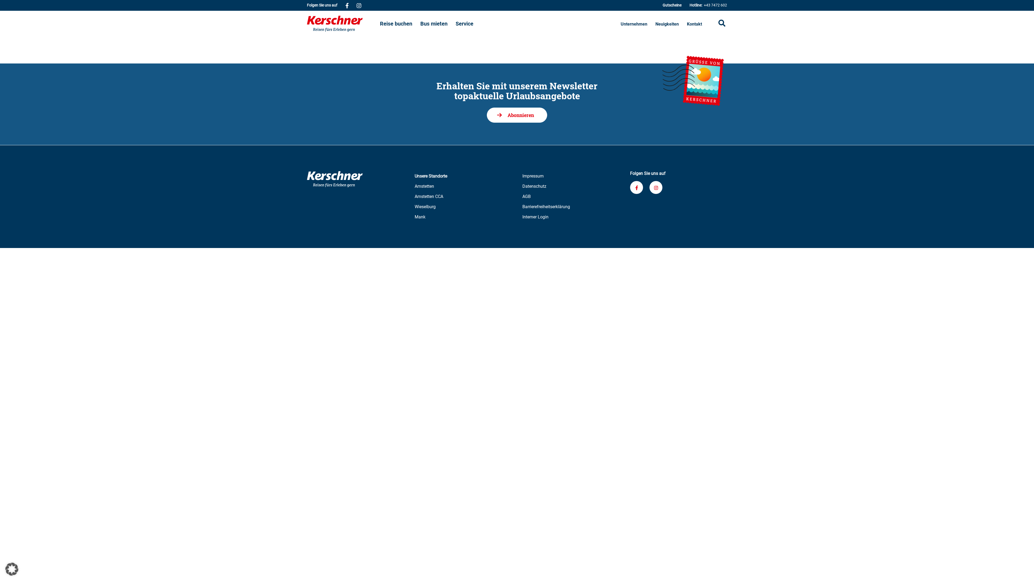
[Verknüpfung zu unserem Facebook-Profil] (347, 5)
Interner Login (535, 216)
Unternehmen (634, 24)
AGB (526, 196)
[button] (12, 569)
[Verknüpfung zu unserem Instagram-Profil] (359, 5)
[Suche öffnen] (722, 24)
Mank (420, 216)
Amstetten (424, 186)
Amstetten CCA (429, 196)
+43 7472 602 (708, 5)
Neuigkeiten (667, 24)
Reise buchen (396, 23)
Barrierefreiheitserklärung (546, 206)
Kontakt (694, 24)
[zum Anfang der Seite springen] (1023, 570)
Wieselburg (425, 206)
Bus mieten (434, 23)
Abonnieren (521, 115)
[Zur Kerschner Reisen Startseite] (343, 24)
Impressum (533, 176)
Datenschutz (534, 186)
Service (464, 23)
